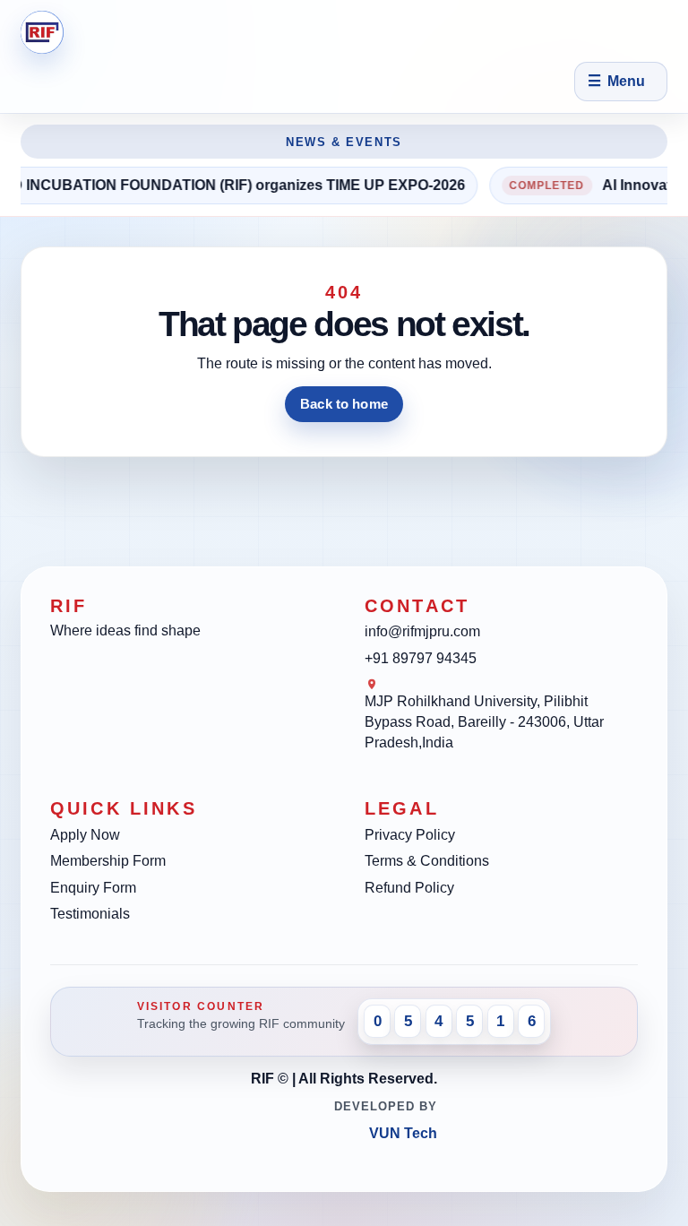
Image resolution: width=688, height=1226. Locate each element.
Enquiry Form (93, 887)
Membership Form (108, 860)
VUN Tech (403, 1133)
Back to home (344, 403)
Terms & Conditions (427, 860)
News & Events (343, 142)
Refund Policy (409, 887)
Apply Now (85, 834)
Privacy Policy (410, 834)
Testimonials (90, 913)
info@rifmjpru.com (422, 631)
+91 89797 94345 (421, 658)
